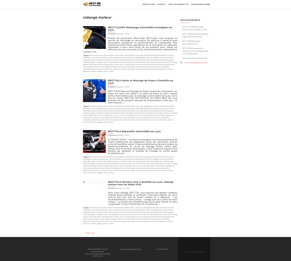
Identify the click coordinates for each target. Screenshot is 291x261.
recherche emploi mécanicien (133, 67)
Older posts (88, 233)
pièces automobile (157, 64)
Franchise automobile (127, 60)
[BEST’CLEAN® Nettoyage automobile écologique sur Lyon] (94, 37)
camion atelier (129, 55)
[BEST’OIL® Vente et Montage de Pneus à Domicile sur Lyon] (94, 90)
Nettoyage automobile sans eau (194, 58)
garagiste (92, 62)
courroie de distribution (99, 57)
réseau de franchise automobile (123, 69)
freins (138, 60)
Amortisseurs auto (96, 55)
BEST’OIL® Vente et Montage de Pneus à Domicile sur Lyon (140, 81)
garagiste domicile (118, 62)
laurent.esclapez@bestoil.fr (130, 249)
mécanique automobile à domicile (158, 62)
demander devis (129, 57)
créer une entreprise (115, 57)
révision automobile (159, 69)
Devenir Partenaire (200, 4)
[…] (97, 52)
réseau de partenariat (143, 69)
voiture (111, 71)
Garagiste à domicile (103, 62)
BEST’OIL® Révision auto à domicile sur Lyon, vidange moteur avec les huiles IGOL (141, 183)
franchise (115, 60)
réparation (87, 69)
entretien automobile (104, 60)
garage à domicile (147, 60)
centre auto (139, 55)
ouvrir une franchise (143, 64)
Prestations (149, 4)
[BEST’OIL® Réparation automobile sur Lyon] (94, 141)
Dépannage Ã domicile (143, 57)
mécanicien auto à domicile (135, 62)
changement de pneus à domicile (155, 55)
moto (99, 64)
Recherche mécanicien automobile (156, 67)
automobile (119, 55)
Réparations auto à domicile (101, 69)
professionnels (116, 67)
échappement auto (159, 57)
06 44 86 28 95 (162, 249)
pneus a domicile (94, 67)
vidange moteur (102, 71)
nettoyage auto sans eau (110, 64)
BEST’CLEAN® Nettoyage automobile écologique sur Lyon (140, 28)
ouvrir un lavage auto (127, 64)
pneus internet (105, 67)
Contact (161, 4)
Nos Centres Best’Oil (178, 4)
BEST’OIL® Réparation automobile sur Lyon (134, 131)
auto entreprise (108, 55)
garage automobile (161, 60)
